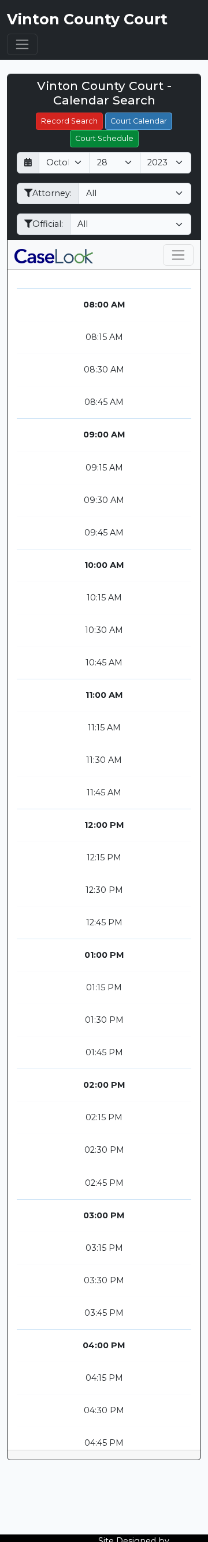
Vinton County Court (87, 19)
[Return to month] (28, 162)
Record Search (69, 121)
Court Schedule (104, 138)
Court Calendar (138, 121)
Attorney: (52, 193)
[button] (53, 254)
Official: (47, 224)
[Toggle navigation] (22, 44)
